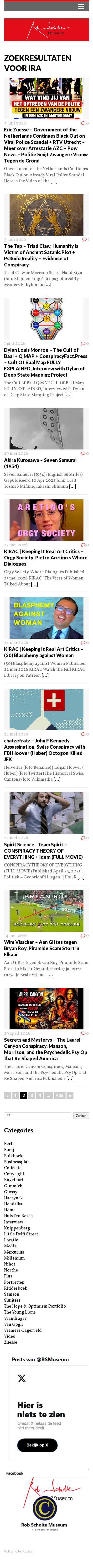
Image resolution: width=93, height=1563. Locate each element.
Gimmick (13, 1186)
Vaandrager (15, 1319)
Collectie (12, 1168)
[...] (54, 181)
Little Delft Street (21, 1234)
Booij (9, 1150)
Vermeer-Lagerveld (23, 1331)
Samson (11, 1295)
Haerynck (13, 1198)
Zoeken (81, 1116)
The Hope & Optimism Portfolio (35, 1306)
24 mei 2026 (16, 643)
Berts (9, 1144)
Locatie (11, 1240)
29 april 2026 (17, 1034)
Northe (11, 1270)
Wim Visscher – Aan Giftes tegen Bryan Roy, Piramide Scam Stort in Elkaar (41, 948)
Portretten (14, 1283)
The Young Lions (20, 1312)
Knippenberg (17, 1228)
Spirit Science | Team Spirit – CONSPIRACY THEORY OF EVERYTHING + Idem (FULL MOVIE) (43, 851)
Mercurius (14, 1252)
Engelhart (14, 1180)
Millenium (14, 1258)
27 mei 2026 (16, 545)
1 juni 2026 (14, 344)
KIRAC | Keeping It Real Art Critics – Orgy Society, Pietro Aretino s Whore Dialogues (46, 557)
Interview (13, 1222)
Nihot (9, 1264)
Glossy (10, 1192)
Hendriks (13, 1204)
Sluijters (12, 1300)
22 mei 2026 (16, 838)
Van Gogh (13, 1325)
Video (9, 1337)
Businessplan (17, 1162)
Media (10, 1246)
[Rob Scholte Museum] (46, 29)
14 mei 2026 (16, 936)
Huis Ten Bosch (18, 1216)
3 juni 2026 (15, 123)
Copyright (14, 1174)
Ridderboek (15, 1289)
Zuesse (10, 1343)
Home (10, 1210)
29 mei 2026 (16, 454)
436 (59, 1095)
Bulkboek (13, 1156)
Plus (8, 1276)
